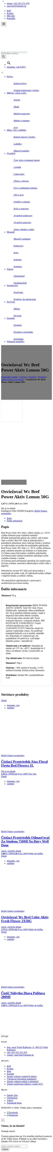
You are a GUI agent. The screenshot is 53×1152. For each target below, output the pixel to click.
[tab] (29, 518)
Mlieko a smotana (21, 120)
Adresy (10, 1100)
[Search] (3, 57)
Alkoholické (19, 276)
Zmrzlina (17, 266)
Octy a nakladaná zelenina (25, 188)
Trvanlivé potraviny (22, 222)
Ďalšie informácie (14, 521)
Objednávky (12, 1098)
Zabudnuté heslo (14, 1103)
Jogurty (16, 100)
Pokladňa (11, 18)
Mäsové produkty (21, 151)
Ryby (16, 253)
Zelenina (17, 259)
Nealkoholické (20, 283)
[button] (3, 24)
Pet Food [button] (11, 302)
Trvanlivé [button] (11, 153)
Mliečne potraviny (21, 114)
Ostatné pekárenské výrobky (26, 90)
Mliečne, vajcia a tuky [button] (16, 93)
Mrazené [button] (11, 232)
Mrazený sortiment (21, 239)
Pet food (17, 316)
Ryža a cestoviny (21, 209)
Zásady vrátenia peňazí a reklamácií (23, 1081)
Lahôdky (17, 144)
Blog (9, 1071)
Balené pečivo (19, 83)
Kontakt (10, 1074)
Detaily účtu (12, 1095)
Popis (9, 518)
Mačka (16, 309)
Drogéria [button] (11, 318)
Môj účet (11, 16)
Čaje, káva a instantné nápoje (26, 160)
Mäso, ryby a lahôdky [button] (16, 130)
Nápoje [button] (10, 269)
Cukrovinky (18, 174)
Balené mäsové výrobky (24, 137)
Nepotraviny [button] (12, 285)
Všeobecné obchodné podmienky (22, 1079)
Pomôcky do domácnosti (24, 299)
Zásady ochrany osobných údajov (22, 1076)
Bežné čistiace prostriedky (12, 379)
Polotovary (18, 246)
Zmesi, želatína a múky (23, 229)
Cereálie (17, 167)
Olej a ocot (18, 195)
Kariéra (10, 13)
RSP (9, 11)
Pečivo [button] (10, 76)
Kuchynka (18, 292)
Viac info (32, 774)
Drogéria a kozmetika (23, 332)
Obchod (23, 377)
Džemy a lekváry (21, 181)
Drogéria (17, 325)
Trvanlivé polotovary (22, 215)
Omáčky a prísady (21, 202)
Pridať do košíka (35, 853)
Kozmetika (18, 339)
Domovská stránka (9, 377)
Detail (4, 700)
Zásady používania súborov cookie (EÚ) (25, 1084)
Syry (15, 127)
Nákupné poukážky (15, 341)
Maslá (16, 107)
